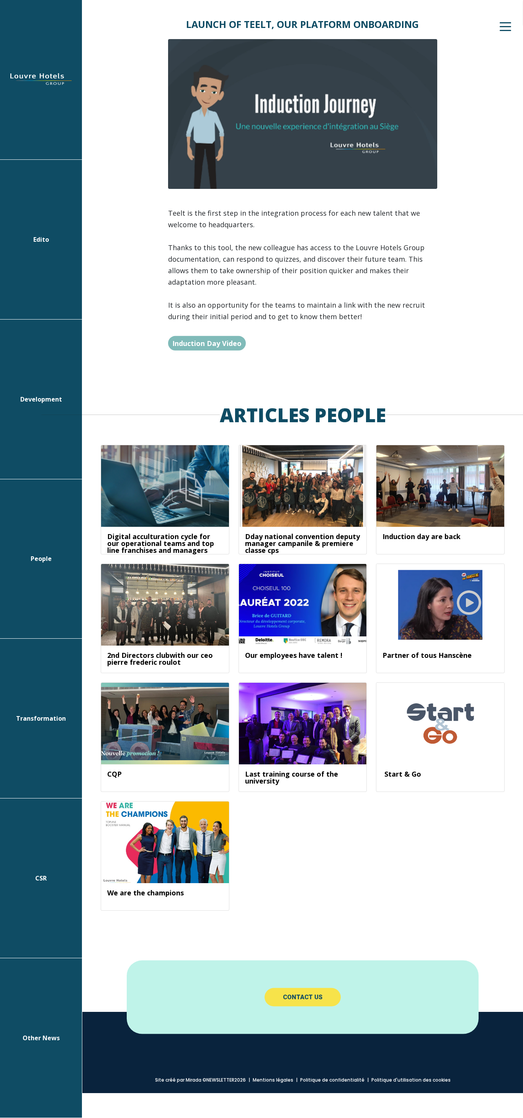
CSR (41, 878)
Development (41, 399)
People (41, 558)
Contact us (302, 996)
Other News (41, 1038)
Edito (41, 239)
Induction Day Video (207, 343)
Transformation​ (41, 718)
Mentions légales (273, 1080)
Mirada (193, 1080)
